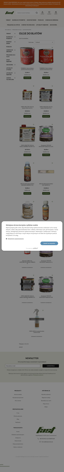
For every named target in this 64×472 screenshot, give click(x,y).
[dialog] (32, 236)
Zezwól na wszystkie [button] (49, 243)
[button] (15, 239)
